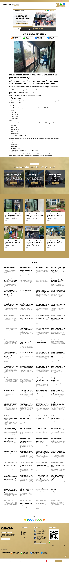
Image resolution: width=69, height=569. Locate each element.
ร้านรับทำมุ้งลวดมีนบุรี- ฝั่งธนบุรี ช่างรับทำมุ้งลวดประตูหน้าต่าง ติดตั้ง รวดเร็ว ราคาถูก (13, 242)
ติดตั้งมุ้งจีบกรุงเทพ (24, 279)
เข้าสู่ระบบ (59, 1)
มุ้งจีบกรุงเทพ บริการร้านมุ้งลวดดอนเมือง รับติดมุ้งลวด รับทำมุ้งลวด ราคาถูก (42, 440)
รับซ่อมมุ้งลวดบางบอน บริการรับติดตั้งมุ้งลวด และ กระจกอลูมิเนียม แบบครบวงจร (58, 304)
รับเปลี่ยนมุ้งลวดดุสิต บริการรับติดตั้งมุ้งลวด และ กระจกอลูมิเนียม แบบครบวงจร (58, 453)
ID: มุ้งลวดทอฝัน (25, 553)
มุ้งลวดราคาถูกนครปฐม (41, 428)
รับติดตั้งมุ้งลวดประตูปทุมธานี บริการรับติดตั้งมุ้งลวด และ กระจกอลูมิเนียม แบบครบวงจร (42, 354)
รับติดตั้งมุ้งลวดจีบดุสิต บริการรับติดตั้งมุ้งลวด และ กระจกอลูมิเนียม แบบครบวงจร (11, 304)
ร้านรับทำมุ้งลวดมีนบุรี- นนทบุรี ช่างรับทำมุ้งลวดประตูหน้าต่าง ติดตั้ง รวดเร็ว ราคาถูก (34, 242)
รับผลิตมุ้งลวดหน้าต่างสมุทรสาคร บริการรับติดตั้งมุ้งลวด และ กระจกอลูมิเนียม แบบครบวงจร (26, 367)
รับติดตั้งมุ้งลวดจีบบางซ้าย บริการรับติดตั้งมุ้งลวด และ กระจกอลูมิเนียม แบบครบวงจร (26, 453)
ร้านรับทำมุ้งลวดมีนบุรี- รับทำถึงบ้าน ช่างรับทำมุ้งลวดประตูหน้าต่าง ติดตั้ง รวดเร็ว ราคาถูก (13, 215)
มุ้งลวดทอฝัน (27, 38)
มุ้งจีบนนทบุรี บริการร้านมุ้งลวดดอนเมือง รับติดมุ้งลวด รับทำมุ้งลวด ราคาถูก (58, 269)
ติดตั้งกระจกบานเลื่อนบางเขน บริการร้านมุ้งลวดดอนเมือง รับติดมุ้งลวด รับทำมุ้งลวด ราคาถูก (26, 464)
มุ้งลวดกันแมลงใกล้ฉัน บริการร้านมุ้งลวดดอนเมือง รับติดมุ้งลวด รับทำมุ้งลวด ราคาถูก (41, 530)
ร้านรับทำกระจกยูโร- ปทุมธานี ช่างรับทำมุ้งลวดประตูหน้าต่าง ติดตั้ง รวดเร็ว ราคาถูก (57, 280)
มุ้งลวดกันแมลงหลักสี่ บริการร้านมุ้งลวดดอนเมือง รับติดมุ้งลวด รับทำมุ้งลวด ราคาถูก (42, 477)
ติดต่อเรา (55, 1)
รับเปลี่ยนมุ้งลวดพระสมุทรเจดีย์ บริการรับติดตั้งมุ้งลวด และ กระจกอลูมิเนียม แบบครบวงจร (57, 464)
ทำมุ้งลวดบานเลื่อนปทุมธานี (42, 267)
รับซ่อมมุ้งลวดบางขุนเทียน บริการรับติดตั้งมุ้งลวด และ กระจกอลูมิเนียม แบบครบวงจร (26, 328)
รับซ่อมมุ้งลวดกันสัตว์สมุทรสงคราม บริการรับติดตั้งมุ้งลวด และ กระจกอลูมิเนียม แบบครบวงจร (41, 538)
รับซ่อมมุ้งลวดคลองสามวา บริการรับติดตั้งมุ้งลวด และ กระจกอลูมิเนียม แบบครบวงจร (42, 304)
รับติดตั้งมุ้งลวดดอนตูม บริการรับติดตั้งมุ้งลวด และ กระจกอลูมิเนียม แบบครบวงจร (58, 292)
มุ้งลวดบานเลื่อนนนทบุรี (9, 501)
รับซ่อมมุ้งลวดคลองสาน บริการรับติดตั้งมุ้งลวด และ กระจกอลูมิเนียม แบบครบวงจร (42, 328)
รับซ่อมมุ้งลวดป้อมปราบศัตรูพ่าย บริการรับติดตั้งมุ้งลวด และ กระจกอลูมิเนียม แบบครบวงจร (10, 477)
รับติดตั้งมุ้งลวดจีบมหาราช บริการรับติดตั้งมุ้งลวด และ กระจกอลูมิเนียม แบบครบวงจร (26, 477)
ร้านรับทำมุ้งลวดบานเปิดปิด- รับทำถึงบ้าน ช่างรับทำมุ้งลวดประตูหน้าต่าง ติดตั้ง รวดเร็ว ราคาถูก (57, 477)
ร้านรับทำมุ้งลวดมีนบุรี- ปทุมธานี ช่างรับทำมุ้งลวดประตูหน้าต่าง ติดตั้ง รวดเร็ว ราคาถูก (55, 215)
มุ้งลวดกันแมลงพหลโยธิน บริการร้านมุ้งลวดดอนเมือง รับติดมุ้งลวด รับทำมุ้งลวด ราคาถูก (42, 405)
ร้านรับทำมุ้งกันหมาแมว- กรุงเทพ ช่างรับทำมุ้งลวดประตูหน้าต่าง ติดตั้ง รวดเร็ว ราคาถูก (11, 430)
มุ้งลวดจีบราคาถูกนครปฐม (10, 267)
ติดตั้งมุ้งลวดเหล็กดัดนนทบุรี (26, 290)
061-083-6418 (61, 6)
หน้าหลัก (22, 5)
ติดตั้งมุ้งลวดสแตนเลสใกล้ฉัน (26, 352)
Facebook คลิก (35, 552)
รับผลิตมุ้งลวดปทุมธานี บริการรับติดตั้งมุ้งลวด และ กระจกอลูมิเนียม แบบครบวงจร (42, 317)
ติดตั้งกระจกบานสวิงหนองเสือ (10, 340)
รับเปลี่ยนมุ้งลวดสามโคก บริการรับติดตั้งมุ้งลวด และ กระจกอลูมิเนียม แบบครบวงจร (41, 541)
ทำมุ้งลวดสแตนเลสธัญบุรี (9, 390)
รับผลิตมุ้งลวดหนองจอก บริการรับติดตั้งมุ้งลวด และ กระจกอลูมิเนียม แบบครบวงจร (58, 392)
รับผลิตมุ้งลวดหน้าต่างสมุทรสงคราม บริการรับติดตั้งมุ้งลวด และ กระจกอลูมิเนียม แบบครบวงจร (26, 305)
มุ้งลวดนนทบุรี (39, 38)
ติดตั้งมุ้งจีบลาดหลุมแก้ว (56, 438)
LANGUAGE (64, 0)
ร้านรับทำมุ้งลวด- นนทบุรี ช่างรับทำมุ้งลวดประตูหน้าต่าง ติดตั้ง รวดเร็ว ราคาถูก (57, 417)
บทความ (32, 5)
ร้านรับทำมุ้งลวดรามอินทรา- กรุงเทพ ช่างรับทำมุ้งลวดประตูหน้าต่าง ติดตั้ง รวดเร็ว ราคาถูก (26, 392)
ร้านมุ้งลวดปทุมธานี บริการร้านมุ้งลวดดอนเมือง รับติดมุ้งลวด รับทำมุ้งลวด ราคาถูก (26, 417)
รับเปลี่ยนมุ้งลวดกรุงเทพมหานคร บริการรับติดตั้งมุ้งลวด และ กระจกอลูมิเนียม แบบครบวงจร (10, 417)
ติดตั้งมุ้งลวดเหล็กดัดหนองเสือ (58, 340)
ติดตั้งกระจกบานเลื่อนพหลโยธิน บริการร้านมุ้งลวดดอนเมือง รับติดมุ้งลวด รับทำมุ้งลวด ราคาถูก (10, 490)
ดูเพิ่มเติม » (6, 220)
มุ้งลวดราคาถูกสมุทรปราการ (26, 428)
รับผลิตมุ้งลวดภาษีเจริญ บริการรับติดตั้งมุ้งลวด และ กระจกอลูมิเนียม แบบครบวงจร (26, 404)
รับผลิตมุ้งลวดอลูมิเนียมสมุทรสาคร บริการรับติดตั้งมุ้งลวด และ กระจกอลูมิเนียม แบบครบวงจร (10, 354)
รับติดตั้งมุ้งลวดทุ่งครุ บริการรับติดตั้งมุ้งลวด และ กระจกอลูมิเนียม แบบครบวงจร (58, 379)
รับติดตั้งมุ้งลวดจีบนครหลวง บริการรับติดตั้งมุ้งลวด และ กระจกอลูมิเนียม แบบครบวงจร (10, 464)
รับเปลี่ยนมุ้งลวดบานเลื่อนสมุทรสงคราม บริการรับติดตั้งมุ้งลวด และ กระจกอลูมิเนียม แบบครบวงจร (26, 440)
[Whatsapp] (38, 520)
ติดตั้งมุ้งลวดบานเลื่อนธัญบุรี (10, 451)
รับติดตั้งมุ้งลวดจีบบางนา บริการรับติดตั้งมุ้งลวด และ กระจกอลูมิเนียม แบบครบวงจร (58, 404)
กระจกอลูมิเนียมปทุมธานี (40, 533)
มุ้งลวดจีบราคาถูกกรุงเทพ (9, 378)
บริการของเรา (27, 5)
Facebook (39, 37)
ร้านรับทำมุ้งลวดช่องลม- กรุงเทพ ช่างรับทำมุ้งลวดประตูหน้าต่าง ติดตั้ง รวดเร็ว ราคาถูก (42, 292)
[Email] (40, 520)
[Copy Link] (25, 520)
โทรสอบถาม (15, 37)
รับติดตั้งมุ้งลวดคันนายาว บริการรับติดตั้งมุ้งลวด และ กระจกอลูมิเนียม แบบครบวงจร (26, 502)
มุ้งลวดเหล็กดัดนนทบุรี (56, 428)
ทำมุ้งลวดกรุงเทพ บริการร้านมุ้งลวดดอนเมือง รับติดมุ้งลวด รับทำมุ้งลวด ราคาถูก (26, 489)
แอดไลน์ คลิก (25, 552)
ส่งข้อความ (51, 37)
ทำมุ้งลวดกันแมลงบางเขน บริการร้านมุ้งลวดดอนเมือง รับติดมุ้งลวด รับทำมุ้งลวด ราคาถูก (42, 392)
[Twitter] (33, 520)
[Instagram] (35, 520)
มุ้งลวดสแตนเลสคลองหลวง (26, 378)
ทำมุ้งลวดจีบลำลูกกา (40, 488)
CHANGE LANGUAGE (51, 561)
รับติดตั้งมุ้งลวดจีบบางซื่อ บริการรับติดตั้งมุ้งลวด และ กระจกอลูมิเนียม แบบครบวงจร (42, 366)
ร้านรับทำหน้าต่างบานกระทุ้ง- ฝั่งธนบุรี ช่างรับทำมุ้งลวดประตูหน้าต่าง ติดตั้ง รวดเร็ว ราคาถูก (42, 453)
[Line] (27, 520)
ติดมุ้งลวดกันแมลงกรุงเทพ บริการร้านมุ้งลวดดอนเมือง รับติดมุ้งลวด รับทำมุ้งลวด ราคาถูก (58, 354)
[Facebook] (29, 520)
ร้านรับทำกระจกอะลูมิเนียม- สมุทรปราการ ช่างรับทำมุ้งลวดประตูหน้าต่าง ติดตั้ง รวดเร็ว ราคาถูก (58, 367)
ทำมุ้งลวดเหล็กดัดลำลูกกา (41, 279)
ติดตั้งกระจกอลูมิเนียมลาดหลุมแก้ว (56, 488)
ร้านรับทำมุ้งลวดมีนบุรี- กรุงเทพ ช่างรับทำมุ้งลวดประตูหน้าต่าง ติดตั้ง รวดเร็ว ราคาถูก (55, 242)
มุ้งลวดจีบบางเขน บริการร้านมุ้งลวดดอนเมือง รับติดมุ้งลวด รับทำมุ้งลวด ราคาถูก (42, 502)
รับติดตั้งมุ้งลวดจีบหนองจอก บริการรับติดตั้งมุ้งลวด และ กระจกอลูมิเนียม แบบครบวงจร (10, 280)
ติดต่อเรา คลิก (61, 5)
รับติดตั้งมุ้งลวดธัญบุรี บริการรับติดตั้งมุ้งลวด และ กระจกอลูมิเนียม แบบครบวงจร (11, 440)
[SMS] (42, 520)
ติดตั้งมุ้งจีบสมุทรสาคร (9, 327)
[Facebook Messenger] (31, 520)
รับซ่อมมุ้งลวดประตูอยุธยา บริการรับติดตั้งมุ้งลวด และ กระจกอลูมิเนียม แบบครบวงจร (26, 269)
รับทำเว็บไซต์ (38, 561)
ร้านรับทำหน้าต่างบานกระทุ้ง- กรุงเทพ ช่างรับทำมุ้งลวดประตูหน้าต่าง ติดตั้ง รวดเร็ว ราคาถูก (26, 317)
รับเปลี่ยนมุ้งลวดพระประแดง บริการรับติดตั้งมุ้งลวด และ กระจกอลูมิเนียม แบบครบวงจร (42, 464)
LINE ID (27, 37)
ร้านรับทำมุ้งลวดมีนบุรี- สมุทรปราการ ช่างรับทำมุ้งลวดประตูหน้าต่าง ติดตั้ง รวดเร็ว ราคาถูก (34, 215)
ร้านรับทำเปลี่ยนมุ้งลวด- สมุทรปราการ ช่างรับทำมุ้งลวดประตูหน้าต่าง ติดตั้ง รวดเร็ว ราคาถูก (58, 329)
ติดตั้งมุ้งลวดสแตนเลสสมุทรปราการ (9, 316)
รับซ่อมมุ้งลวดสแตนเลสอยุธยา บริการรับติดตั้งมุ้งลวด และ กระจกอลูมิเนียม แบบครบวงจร (42, 341)
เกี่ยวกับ (36, 5)
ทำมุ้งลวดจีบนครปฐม (56, 501)
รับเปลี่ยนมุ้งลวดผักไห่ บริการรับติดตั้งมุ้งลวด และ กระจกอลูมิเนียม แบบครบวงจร (11, 366)
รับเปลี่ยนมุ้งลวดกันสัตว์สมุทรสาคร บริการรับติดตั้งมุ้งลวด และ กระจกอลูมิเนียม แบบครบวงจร (10, 292)
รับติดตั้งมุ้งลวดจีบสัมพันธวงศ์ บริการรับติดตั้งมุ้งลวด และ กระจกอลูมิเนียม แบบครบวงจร (58, 317)
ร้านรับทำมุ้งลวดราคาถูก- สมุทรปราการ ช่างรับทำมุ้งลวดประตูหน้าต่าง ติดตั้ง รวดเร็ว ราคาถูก (26, 341)
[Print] (44, 520)
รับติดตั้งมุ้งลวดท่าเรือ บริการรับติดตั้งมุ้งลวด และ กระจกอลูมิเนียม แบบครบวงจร (42, 417)
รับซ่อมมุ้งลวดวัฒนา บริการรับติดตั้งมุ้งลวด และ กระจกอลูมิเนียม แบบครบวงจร (10, 404)
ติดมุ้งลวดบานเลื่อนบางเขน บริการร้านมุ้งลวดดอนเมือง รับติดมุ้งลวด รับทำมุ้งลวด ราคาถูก (42, 379)
